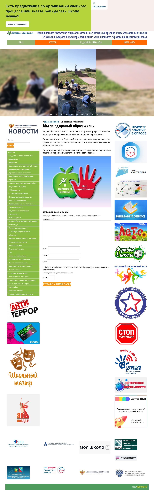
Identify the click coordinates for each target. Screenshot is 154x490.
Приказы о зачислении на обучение (22, 238)
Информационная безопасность (20, 204)
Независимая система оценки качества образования (20, 198)
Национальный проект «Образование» (17, 188)
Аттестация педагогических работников (19, 233)
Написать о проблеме (17, 24)
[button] (46, 114)
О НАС (21, 42)
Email (45, 255)
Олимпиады (13, 225)
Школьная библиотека (17, 256)
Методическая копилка (17, 228)
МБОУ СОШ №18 (142, 487)
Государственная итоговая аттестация (18, 212)
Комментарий (49, 219)
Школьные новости (15, 207)
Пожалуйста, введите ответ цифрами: (58, 273)
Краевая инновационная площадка (21, 280)
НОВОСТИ (52, 42)
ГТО (10, 252)
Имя (45, 249)
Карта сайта (13, 287)
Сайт (45, 262)
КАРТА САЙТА (129, 42)
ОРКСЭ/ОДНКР (14, 218)
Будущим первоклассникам (19, 259)
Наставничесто (14, 270)
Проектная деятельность (18, 263)
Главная (11, 152)
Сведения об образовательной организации (20, 157)
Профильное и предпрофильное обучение (20, 178)
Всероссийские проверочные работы (22, 221)
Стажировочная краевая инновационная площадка (18, 275)
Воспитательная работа (17, 242)
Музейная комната (15, 291)
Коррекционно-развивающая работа (22, 183)
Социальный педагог (16, 249)
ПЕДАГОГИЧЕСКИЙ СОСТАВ (91, 42)
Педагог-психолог (15, 245)
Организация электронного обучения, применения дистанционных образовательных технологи (23, 169)
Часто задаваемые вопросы (19, 284)
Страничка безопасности (18, 193)
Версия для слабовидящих (22, 32)
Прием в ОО (13, 163)
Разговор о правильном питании (20, 294)
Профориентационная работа (19, 266)
